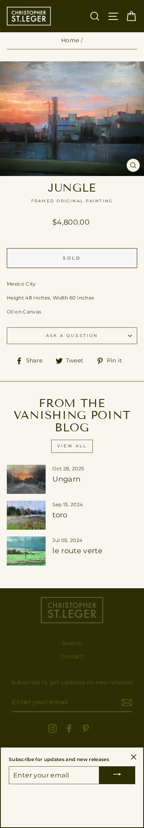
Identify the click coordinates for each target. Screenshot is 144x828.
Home (70, 40)
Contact (72, 656)
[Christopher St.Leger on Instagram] (52, 728)
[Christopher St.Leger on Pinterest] (85, 728)
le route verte (77, 550)
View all (72, 445)
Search (72, 643)
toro (59, 515)
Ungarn (66, 479)
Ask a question (72, 335)
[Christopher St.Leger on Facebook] (69, 728)
